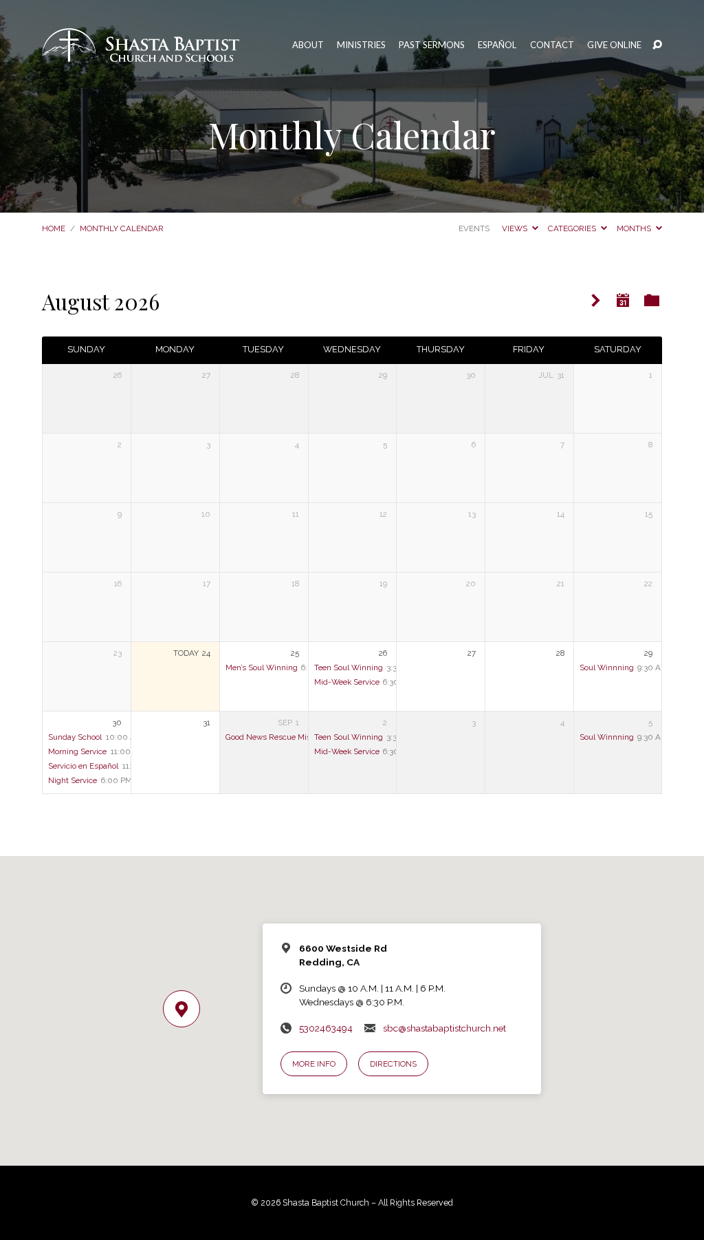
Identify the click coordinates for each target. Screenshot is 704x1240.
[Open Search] (657, 45)
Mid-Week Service (347, 682)
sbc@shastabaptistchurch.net (444, 1028)
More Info (314, 1064)
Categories (573, 228)
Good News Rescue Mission (276, 737)
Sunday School (75, 737)
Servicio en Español (83, 766)
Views (515, 228)
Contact (552, 45)
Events (474, 228)
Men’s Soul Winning (262, 667)
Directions (393, 1064)
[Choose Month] (623, 300)
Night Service (72, 780)
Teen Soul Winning (348, 667)
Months (635, 228)
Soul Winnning (607, 667)
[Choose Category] (652, 300)
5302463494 (326, 1028)
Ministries (361, 45)
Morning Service (77, 751)
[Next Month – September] (595, 301)
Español (497, 45)
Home (53, 228)
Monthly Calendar (122, 228)
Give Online (614, 45)
